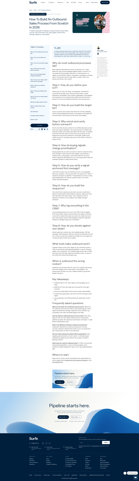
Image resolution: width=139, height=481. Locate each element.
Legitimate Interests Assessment (96, 475)
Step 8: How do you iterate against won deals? (39, 97)
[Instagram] (46, 443)
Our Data (87, 464)
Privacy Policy (37, 475)
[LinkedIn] (42, 129)
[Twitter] (45, 129)
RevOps (48, 460)
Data (68, 2)
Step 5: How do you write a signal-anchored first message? (39, 80)
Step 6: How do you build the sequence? (37, 86)
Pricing (80, 2)
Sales (47, 458)
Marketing (48, 462)
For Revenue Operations (71, 462)
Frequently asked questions (37, 115)
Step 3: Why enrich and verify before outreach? (37, 69)
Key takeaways (34, 111)
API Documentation (104, 462)
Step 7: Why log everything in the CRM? (38, 91)
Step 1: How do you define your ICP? (38, 58)
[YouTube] (49, 443)
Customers (87, 460)
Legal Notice (74, 475)
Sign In (87, 2)
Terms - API (66, 475)
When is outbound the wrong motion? (37, 106)
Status (30, 475)
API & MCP (73, 2)
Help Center (103, 460)
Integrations (32, 464)
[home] (33, 2)
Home (30, 10)
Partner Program (104, 466)
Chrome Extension (33, 462)
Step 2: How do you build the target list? (39, 63)
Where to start (34, 119)
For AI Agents (68, 466)
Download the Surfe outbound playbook (76, 360)
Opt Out (108, 475)
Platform (31, 458)
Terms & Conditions (56, 475)
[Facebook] (47, 129)
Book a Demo (88, 468)
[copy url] (39, 129)
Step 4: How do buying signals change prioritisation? (37, 75)
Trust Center (103, 468)
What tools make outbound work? (38, 102)
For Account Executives (70, 460)
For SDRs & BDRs (69, 458)
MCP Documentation (105, 464)
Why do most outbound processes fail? (39, 52)
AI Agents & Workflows (51, 464)
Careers (87, 462)
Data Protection (83, 475)
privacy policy (96, 446)
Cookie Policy (47, 475)
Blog (35, 10)
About (86, 458)
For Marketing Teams (70, 464)
